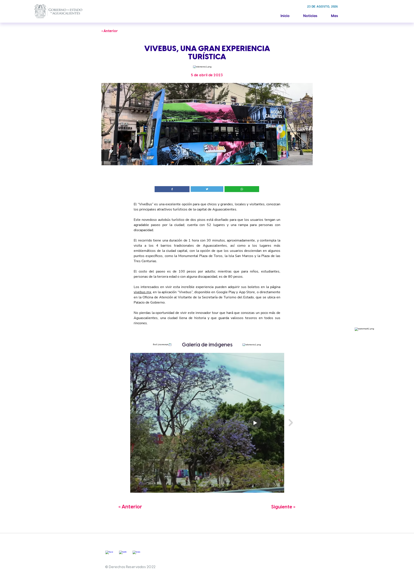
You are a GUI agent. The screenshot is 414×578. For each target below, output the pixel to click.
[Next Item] (291, 422)
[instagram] (136, 554)
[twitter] (123, 554)
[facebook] (109, 554)
